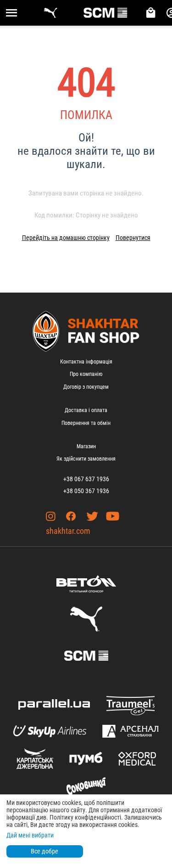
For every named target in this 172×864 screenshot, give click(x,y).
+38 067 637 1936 (86, 479)
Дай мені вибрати (30, 835)
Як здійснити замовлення (86, 459)
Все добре (44, 851)
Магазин (86, 446)
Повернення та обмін (86, 423)
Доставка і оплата (86, 410)
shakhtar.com (68, 531)
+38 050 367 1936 (86, 490)
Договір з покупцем (86, 387)
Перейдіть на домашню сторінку (66, 237)
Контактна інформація (86, 362)
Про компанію (86, 374)
